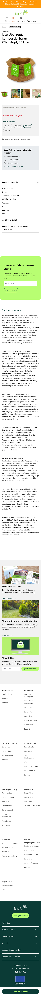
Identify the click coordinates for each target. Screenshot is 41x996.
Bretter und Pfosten (31, 846)
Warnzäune (6, 852)
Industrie (6, 839)
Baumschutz (7, 690)
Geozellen (28, 716)
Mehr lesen (6, 636)
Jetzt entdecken (8, 599)
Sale (3, 890)
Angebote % (7, 882)
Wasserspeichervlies (32, 806)
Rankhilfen (6, 801)
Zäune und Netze (9, 743)
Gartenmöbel (30, 743)
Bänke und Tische (31, 855)
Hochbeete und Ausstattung (8, 815)
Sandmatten (28, 712)
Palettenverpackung (9, 856)
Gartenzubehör (7, 810)
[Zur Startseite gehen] (21, 12)
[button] (39, 93)
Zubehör (5, 703)
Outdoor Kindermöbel (29, 756)
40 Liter (8, 130)
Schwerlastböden (30, 720)
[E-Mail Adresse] (16, 972)
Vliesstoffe (28, 789)
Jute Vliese (28, 801)
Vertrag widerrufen (20, 916)
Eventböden (28, 725)
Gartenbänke (29, 747)
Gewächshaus (29, 771)
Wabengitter (29, 708)
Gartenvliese (29, 797)
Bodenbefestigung (31, 863)
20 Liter (18, 126)
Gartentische (29, 751)
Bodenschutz (30, 690)
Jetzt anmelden (11, 290)
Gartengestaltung (9, 789)
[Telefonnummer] (24, 972)
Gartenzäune (7, 751)
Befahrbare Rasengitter (28, 702)
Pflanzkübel (28, 762)
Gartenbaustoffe (8, 797)
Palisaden (28, 867)
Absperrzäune (7, 755)
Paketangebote (7, 885)
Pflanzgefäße (29, 850)
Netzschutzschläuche (10, 843)
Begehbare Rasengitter (28, 695)
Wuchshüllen (7, 694)
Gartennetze (6, 747)
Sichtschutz (6, 825)
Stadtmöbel (28, 775)
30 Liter (28, 126)
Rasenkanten (7, 793)
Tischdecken (6, 821)
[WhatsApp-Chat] (20, 972)
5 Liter (7, 126)
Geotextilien (28, 793)
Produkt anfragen (20, 991)
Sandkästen (28, 859)
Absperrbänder (8, 847)
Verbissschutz (7, 698)
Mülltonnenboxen (31, 766)
